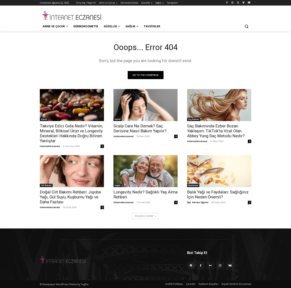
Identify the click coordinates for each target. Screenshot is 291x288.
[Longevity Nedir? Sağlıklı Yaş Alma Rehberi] (145, 171)
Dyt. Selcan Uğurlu (197, 202)
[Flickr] (210, 265)
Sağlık (118, 185)
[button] (246, 26)
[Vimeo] (243, 3)
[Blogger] (191, 265)
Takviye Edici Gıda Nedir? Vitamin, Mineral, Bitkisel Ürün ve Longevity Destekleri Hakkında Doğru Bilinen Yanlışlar (71, 133)
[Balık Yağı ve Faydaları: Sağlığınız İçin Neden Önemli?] (219, 171)
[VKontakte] (230, 265)
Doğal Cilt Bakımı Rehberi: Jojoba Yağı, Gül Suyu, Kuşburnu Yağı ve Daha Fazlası (70, 197)
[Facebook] (227, 3)
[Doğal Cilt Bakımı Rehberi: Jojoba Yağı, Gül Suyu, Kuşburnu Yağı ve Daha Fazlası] (72, 171)
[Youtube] (249, 3)
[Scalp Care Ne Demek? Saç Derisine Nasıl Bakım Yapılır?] (145, 105)
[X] (238, 3)
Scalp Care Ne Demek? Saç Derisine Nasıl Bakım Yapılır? (139, 128)
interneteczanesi (50, 146)
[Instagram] (232, 3)
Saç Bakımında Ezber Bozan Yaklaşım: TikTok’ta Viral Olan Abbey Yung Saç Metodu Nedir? (216, 131)
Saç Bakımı (193, 119)
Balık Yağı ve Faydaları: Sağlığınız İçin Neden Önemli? (218, 194)
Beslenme (193, 185)
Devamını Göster (144, 216)
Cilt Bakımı (46, 185)
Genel (44, 119)
